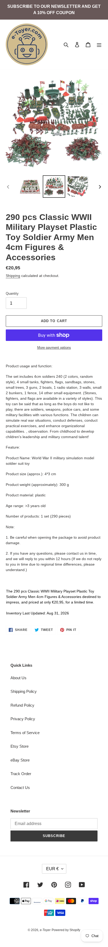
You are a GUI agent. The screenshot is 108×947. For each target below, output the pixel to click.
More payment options (54, 348)
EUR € (52, 869)
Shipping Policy (23, 691)
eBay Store (20, 760)
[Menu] (99, 44)
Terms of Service (25, 732)
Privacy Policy (22, 719)
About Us (18, 678)
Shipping (13, 276)
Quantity (12, 293)
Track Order (20, 773)
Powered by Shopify (66, 930)
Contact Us (20, 787)
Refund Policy (22, 705)
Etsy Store (19, 746)
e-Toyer (45, 930)
